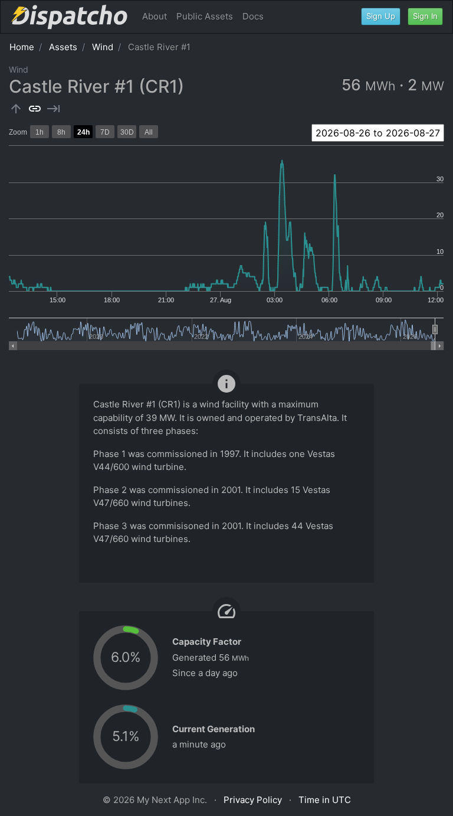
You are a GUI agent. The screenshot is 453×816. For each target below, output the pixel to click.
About (154, 16)
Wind (102, 47)
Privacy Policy (253, 799)
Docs (253, 16)
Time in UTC (324, 799)
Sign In (425, 16)
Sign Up (380, 16)
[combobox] (377, 133)
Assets (63, 47)
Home (21, 47)
